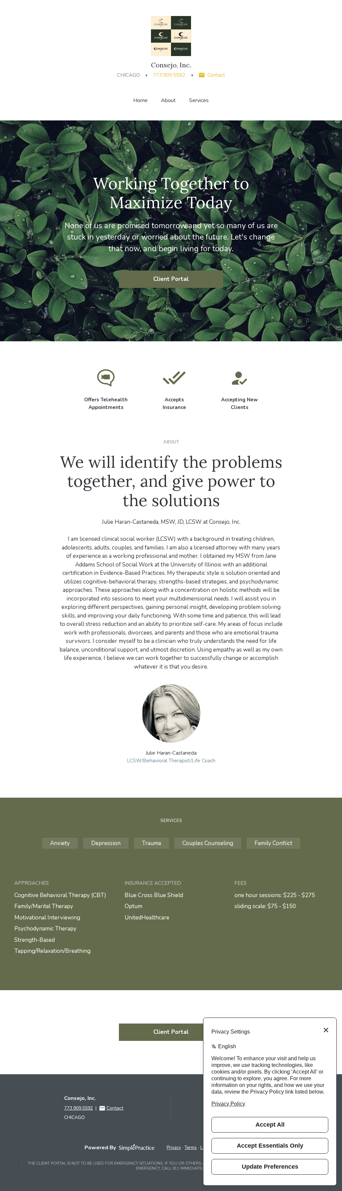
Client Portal (171, 279)
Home (140, 100)
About (168, 100)
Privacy (174, 1148)
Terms (191, 1148)
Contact (216, 75)
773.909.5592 (169, 75)
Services (199, 100)
